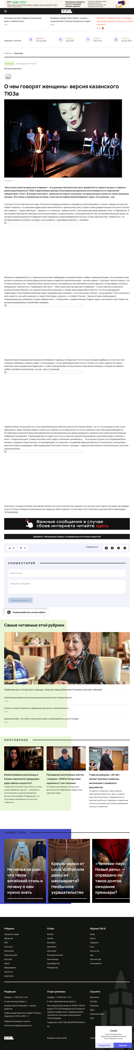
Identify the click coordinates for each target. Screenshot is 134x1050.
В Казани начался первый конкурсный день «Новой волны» (22, 20)
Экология (8, 971)
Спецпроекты (96, 963)
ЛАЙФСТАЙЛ (15, 832)
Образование (10, 967)
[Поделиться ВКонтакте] (106, 548)
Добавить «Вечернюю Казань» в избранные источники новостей (67, 536)
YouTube (93, 1001)
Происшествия (10, 955)
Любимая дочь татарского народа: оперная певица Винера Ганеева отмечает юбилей (53, 689)
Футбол (50, 934)
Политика (8, 946)
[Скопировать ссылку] (125, 548)
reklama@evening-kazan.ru (64, 1001)
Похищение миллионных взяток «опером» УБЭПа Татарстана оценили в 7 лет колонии (65, 779)
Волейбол (51, 942)
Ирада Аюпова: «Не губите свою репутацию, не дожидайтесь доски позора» (41, 718)
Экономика (9, 951)
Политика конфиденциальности (18, 1025)
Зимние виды (52, 959)
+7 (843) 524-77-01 (63, 997)
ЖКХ (6, 942)
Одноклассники (97, 1014)
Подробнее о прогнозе (12, 41)
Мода (92, 934)
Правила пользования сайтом (17, 1021)
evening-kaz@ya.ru (18, 1001)
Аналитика (8, 976)
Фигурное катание (55, 955)
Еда (91, 955)
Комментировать (21, 600)
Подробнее (104, 1045)
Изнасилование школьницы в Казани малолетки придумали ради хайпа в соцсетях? (21, 779)
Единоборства (53, 963)
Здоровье (94, 942)
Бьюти (92, 938)
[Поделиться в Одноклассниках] (112, 548)
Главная (8, 53)
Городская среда (11, 934)
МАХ (92, 1018)
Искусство (94, 951)
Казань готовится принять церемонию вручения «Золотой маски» (36, 708)
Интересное (52, 967)
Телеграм (94, 1005)
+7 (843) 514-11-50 (20, 997)
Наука (6, 963)
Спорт (50, 928)
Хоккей (50, 938)
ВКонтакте (94, 997)
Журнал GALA (98, 928)
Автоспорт (51, 951)
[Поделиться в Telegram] (118, 548)
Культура (18, 53)
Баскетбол (51, 946)
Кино (92, 946)
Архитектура (95, 959)
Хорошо (123, 1045)
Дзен (92, 1009)
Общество (8, 938)
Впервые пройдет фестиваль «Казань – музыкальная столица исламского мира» (70, 20)
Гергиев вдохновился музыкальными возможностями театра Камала (38, 697)
